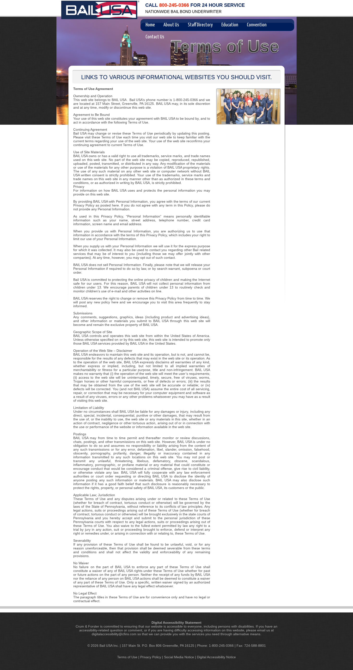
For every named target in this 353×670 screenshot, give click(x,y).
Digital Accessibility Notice (216, 657)
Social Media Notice (179, 657)
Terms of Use (127, 657)
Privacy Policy (150, 657)
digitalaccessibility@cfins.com (114, 634)
